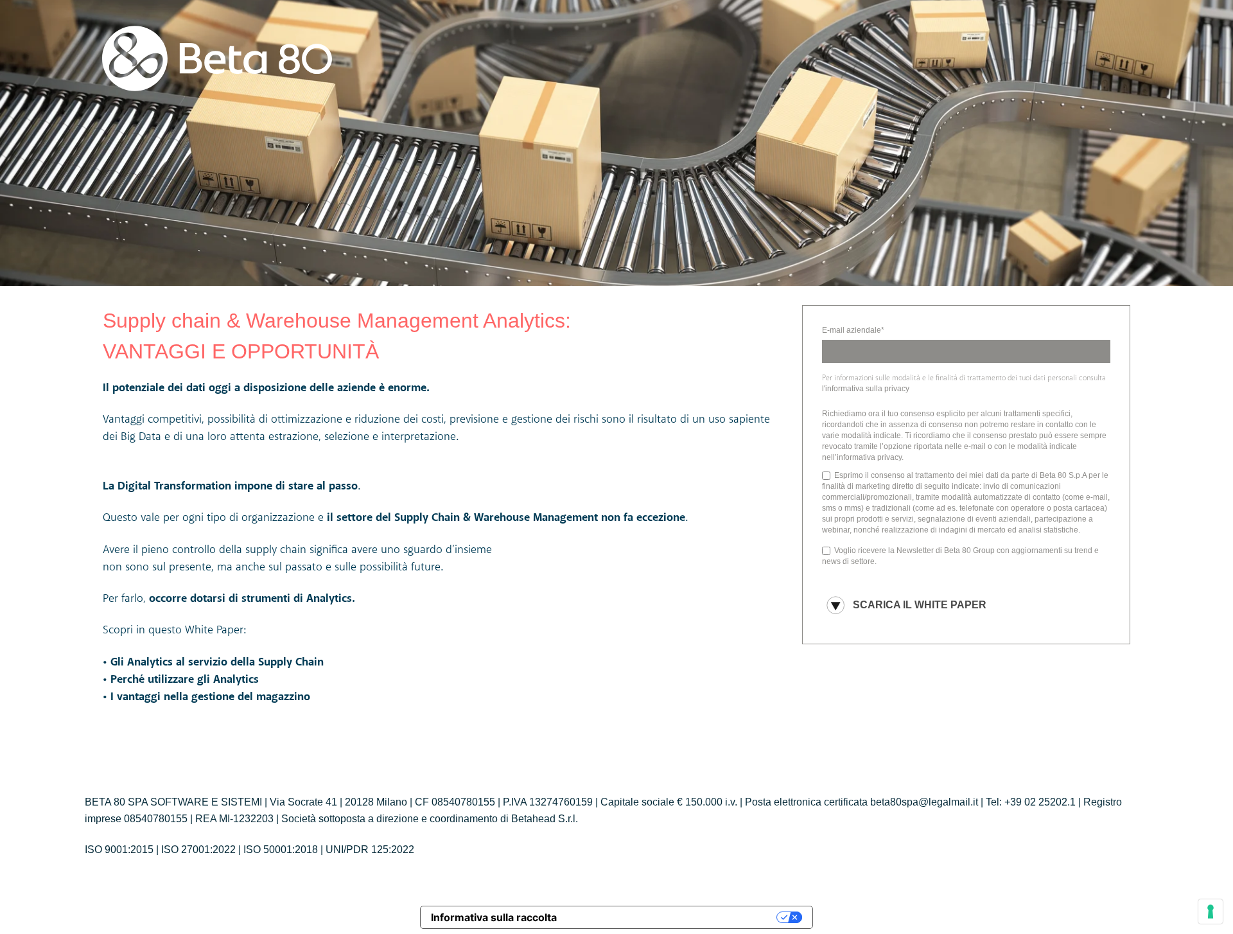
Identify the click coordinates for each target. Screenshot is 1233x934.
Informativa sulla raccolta (494, 917)
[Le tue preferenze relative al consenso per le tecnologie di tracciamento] (1210, 911)
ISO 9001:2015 (119, 849)
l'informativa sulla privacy (865, 388)
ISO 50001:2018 (280, 849)
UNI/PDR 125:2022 (370, 849)
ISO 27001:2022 (198, 849)
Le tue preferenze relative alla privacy (673, 917)
